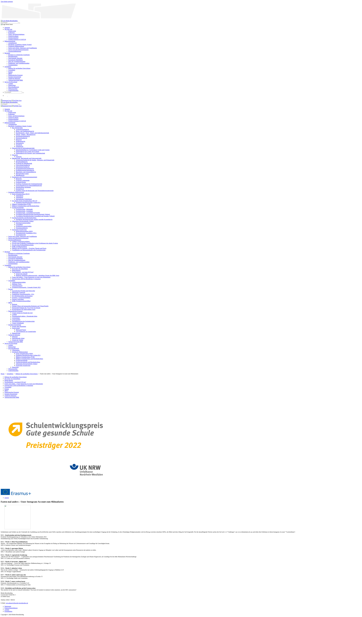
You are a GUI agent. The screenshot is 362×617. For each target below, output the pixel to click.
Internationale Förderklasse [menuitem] (24, 199)
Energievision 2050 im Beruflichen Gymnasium (19, 385)
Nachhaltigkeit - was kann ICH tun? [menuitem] (23, 272)
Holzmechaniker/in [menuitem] (21, 138)
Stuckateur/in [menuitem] (20, 143)
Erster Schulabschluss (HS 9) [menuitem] (20, 194)
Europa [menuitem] (10, 72)
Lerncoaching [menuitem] (16, 319)
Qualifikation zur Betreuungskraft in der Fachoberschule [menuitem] (29, 250)
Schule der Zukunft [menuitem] (21, 274)
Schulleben (10, 374)
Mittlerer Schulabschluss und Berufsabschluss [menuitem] (25, 206)
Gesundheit (8, 387)
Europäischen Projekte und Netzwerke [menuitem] (23, 291)
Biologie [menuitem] (14, 304)
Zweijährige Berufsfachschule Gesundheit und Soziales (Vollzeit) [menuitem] (35, 216)
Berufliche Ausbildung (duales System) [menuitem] (20, 44)
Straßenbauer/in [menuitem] (20, 141)
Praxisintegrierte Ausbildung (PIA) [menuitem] (26, 233)
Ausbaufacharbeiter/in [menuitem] (22, 129)
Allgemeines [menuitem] (16, 350)
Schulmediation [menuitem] (13, 65)
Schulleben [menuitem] (8, 66)
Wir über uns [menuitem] (8, 29)
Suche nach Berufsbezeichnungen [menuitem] (18, 49)
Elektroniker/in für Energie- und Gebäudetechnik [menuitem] (30, 153)
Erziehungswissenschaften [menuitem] (23, 226)
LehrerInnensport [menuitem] (17, 285)
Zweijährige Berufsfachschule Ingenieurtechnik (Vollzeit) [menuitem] (33, 214)
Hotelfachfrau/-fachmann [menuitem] (23, 187)
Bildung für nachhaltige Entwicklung (27, 374)
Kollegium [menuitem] (11, 32)
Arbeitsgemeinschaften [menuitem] (19, 282)
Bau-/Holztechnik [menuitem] (17, 128)
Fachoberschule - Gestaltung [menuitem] (24, 211)
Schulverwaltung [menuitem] (13, 36)
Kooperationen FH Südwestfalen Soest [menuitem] (23, 309)
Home (2, 374)
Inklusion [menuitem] (15, 336)
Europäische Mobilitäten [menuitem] (15, 60)
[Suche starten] (23, 92)
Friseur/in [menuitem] (15, 155)
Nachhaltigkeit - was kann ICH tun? (15, 382)
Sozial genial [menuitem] (16, 328)
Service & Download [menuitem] (11, 82)
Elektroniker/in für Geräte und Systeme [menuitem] (27, 151)
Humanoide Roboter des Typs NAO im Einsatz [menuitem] (26, 308)
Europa (7, 389)
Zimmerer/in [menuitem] (19, 146)
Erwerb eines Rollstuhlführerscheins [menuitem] (23, 245)
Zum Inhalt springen (7, 1)
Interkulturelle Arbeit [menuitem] (18, 338)
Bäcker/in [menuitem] (19, 179)
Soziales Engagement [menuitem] (14, 77)
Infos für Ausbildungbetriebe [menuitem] (16, 61)
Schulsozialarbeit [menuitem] (13, 38)
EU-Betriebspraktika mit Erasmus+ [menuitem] (22, 296)
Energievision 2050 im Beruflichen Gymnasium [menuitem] (26, 279)
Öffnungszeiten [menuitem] (12, 89)
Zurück (7, 498)
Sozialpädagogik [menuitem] (21, 235)
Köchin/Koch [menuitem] (20, 189)
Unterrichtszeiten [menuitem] (13, 90)
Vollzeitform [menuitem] (19, 195)
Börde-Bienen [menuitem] (16, 270)
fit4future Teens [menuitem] (16, 284)
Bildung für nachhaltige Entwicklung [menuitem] (19, 68)
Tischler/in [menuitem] (19, 145)
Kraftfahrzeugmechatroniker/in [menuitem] (25, 170)
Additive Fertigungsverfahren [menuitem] (21, 241)
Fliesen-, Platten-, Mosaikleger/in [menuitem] (25, 134)
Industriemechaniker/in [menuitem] (22, 167)
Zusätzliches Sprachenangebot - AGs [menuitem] (23, 294)
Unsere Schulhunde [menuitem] (18, 323)
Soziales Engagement (11, 394)
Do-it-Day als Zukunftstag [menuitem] (20, 268)
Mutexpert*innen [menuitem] (21, 330)
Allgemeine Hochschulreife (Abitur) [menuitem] (23, 221)
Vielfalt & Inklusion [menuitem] (14, 78)
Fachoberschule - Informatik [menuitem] (24, 209)
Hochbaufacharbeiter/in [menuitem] (23, 136)
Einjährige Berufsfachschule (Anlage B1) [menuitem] (28, 202)
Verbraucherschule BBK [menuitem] (15, 80)
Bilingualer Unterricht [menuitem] (18, 292)
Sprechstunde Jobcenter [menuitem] (15, 58)
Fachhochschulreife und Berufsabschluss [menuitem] (24, 218)
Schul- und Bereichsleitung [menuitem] (16, 34)
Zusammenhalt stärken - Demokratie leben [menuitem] (24, 316)
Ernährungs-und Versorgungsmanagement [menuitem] (24, 177)
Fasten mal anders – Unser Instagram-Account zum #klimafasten (24, 384)
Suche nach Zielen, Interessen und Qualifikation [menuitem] (22, 48)
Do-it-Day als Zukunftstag (12, 378)
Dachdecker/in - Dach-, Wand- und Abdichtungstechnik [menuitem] (32, 133)
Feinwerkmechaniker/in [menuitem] (23, 165)
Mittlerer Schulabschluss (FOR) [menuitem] (21, 204)
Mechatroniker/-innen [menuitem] (22, 173)
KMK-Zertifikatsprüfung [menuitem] (19, 246)
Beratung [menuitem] (7, 53)
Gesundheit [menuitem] (11, 70)
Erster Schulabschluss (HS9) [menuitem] (24, 353)
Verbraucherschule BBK (12, 397)
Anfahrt (7, 609)
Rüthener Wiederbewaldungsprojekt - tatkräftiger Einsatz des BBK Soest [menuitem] (37, 275)
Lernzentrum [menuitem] (16, 318)
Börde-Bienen (9, 380)
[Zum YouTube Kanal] (9, 95)
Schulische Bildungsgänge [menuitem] (16, 46)
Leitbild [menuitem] (14, 314)
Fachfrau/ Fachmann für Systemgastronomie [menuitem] (29, 184)
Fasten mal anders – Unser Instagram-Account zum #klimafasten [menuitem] (31, 277)
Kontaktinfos (8, 611)
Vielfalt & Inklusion (10, 395)
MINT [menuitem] (10, 73)
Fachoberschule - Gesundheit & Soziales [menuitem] (28, 212)
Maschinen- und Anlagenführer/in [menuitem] (26, 172)
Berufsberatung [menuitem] (12, 56)
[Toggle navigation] (1, 99)
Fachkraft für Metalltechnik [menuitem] (24, 163)
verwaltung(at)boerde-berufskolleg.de (17, 603)
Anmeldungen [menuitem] (12, 43)
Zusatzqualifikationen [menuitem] (14, 51)
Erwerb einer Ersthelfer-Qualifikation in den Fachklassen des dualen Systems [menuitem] (35, 243)
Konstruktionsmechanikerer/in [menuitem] (25, 168)
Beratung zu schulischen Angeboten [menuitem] (19, 55)
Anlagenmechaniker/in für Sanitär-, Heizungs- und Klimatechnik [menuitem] (35, 160)
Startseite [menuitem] (7, 27)
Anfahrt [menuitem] (10, 83)
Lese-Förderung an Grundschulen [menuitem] (26, 331)
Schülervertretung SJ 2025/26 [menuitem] (17, 39)
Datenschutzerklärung (11, 608)
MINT (6, 390)
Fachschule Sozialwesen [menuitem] (19, 229)
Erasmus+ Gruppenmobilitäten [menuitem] (21, 297)
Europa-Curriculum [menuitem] (18, 299)
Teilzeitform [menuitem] (19, 197)
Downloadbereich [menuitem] (13, 87)
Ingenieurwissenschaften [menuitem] (23, 223)
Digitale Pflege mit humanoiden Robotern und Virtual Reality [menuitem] (30, 306)
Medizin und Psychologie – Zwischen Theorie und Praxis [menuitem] (29, 248)
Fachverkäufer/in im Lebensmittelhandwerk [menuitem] (29, 185)
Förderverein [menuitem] (12, 31)
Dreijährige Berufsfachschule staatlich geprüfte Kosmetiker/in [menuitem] (34, 219)
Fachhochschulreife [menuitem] (18, 207)
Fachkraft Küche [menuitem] (21, 182)
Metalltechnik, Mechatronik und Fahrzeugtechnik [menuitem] (26, 158)
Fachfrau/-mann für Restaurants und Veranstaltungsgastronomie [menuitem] (35, 190)
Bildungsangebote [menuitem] (10, 41)
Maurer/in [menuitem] (19, 139)
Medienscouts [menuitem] (16, 333)
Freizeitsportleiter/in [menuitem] (22, 228)
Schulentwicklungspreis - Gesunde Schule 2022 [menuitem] (26, 287)
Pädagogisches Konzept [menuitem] (15, 75)
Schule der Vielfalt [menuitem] (17, 340)
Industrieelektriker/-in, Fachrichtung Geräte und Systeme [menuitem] (32, 150)
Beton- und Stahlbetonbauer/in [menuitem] (25, 131)
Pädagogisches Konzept (12, 392)
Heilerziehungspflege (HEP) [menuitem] (24, 231)
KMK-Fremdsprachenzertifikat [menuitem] (21, 301)
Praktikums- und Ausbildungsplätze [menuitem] (18, 63)
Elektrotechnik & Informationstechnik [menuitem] (23, 148)
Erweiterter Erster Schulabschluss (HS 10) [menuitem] (24, 201)
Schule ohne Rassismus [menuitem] (19, 326)
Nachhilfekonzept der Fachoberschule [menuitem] (23, 321)
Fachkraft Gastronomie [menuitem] (23, 180)
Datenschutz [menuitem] (12, 85)
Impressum (8, 606)
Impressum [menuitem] (15, 367)
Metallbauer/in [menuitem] (20, 175)
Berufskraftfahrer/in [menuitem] (22, 162)
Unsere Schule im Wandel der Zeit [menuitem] (22, 313)
